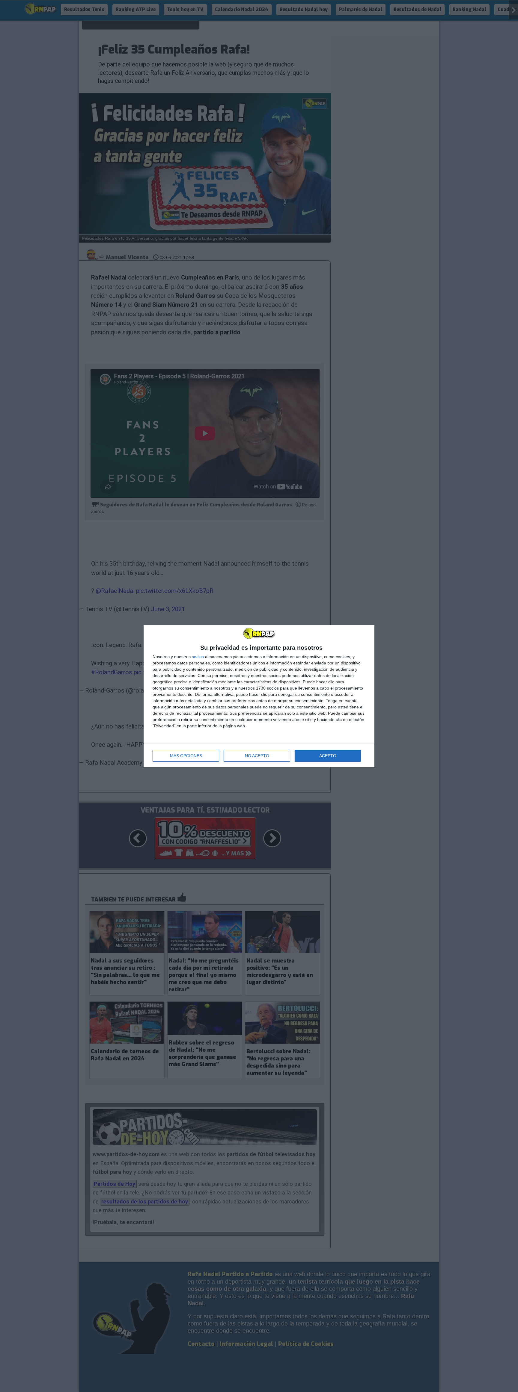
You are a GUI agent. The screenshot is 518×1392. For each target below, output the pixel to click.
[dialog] (259, 696)
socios (198, 657)
